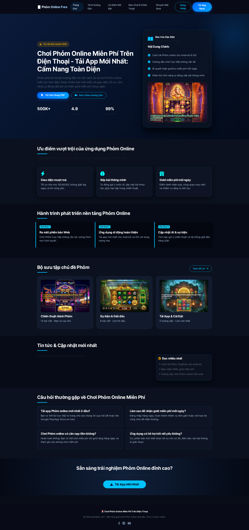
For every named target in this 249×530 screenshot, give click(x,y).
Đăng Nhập (183, 7)
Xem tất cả (199, 268)
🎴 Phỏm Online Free (52, 7)
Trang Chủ (76, 7)
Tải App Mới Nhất (126, 484)
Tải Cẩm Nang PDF (55, 95)
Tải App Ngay (202, 7)
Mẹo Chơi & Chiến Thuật (138, 7)
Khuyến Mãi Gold (162, 7)
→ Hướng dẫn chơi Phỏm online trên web (180, 374)
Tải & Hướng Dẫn (94, 7)
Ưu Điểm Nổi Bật (114, 7)
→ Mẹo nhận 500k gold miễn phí (176, 369)
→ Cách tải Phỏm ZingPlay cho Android (179, 364)
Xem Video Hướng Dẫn (90, 95)
